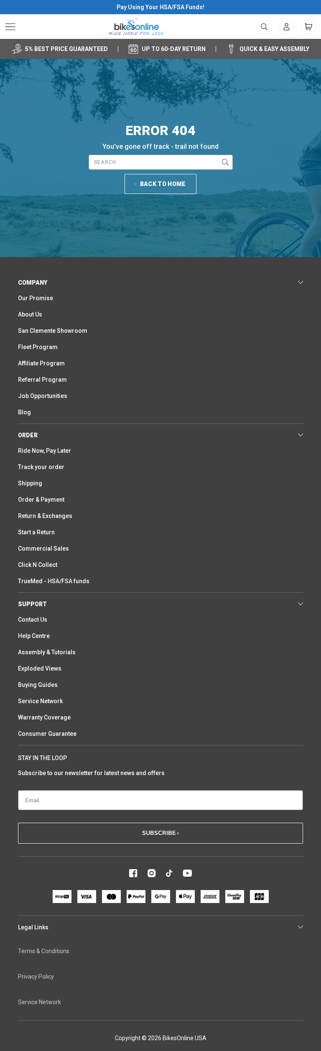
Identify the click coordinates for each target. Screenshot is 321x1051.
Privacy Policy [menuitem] (36, 976)
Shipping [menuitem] (30, 483)
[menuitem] (286, 27)
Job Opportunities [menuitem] (42, 396)
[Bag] (308, 26)
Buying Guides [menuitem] (38, 684)
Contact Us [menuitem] (32, 619)
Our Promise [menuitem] (35, 298)
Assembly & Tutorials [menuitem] (47, 652)
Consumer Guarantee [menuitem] (47, 733)
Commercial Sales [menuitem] (43, 548)
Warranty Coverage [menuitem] (44, 717)
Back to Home (163, 184)
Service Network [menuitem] (40, 701)
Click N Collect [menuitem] (37, 564)
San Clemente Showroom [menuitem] (52, 330)
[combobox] (161, 162)
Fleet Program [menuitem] (38, 347)
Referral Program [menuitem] (42, 379)
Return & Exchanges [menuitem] (45, 516)
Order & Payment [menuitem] (41, 499)
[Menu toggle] (10, 26)
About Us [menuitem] (30, 314)
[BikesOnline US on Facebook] (133, 873)
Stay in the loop (42, 758)
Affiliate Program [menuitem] (41, 363)
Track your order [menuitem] (41, 467)
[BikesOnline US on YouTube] (187, 873)
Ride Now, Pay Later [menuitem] (44, 450)
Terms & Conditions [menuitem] (43, 951)
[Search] (225, 162)
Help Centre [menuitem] (34, 636)
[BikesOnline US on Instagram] (152, 873)
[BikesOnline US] (136, 27)
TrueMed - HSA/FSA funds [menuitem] (53, 581)
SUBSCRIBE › (160, 833)
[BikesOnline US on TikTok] (169, 873)
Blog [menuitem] (24, 412)
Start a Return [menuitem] (36, 532)
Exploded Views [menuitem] (39, 668)
